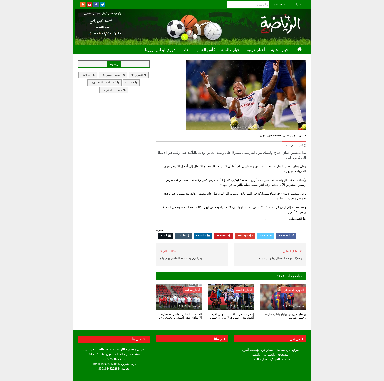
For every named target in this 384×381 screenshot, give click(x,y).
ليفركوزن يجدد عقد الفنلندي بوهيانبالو (181, 258)
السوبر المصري (111, 74)
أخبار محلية (280, 49)
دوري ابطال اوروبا (160, 49)
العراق (86, 74)
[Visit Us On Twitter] (102, 4)
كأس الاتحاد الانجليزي (103, 82)
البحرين (137, 74)
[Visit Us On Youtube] (89, 4)
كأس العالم (206, 49)
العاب (186, 49)
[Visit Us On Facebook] (96, 4)
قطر (129, 82)
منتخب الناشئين (112, 90)
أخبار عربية (256, 49)
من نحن (277, 4)
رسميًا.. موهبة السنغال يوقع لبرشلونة (280, 258)
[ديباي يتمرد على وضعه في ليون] (231, 95)
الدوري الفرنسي (277, 218)
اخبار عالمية (231, 49)
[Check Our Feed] (82, 4)
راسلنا (295, 4)
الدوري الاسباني (293, 290)
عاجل (261, 218)
